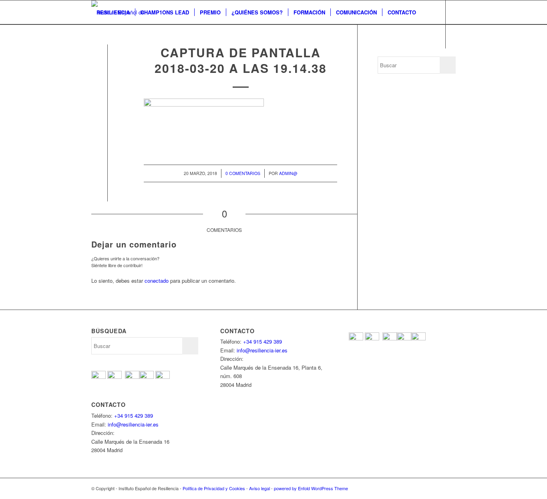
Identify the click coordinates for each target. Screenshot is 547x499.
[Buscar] (99, 36)
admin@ (288, 173)
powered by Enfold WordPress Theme (311, 488)
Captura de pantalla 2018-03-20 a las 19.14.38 (241, 60)
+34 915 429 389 (133, 415)
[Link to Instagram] (130, 60)
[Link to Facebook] (94, 60)
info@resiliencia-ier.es (133, 424)
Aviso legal (259, 488)
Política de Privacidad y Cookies (214, 488)
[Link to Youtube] (118, 60)
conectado (157, 280)
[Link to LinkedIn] (142, 60)
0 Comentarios (242, 173)
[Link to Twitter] (106, 60)
